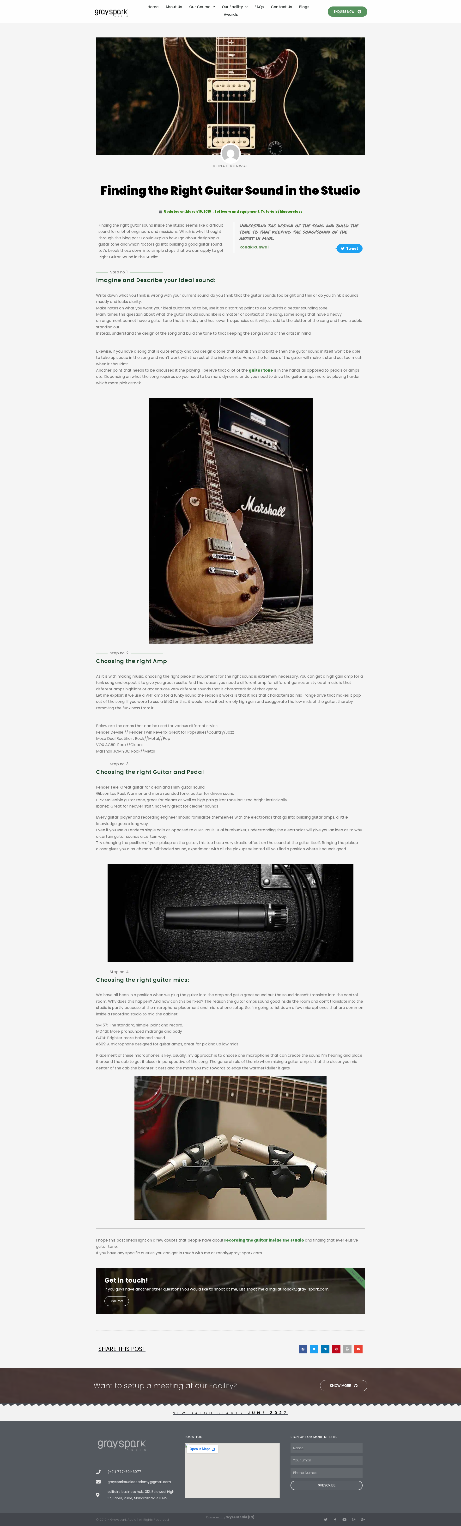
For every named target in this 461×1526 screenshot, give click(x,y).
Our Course (199, 6)
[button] (303, 1349)
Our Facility (232, 6)
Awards (231, 14)
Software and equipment (236, 211)
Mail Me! (116, 1301)
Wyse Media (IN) (240, 1517)
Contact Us (281, 6)
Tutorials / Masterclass (281, 211)
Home (153, 6)
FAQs (259, 6)
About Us (173, 6)
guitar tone (261, 370)
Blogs (304, 6)
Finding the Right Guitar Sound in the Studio (230, 191)
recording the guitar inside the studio (264, 1240)
